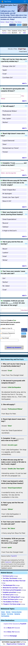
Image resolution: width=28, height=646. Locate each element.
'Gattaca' (5, 227)
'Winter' (5, 260)
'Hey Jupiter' (6, 118)
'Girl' (3, 278)
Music (3, 612)
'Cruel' (4, 74)
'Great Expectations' (9, 219)
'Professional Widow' (9, 111)
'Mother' (5, 122)
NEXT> (24, 83)
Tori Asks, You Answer (10, 578)
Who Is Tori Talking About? (11, 597)
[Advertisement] (14, 40)
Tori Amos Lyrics (7, 576)
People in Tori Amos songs (12, 604)
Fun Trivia (7, 1)
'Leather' (5, 252)
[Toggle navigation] (25, 1)
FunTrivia (10, 636)
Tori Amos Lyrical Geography (12, 590)
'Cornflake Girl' (7, 77)
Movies (8, 612)
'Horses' (5, 152)
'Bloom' (4, 249)
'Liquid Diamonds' (8, 140)
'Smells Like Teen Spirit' (10, 197)
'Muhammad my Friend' (10, 148)
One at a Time (12, 49)
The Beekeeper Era (9, 585)
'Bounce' (5, 223)
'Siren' (4, 144)
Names (3, 614)
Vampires (17, 614)
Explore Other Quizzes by (15, 624)
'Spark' (4, 70)
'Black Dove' (6, 115)
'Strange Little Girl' (8, 66)
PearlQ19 (4, 32)
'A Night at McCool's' (9, 230)
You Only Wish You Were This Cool (14, 580)
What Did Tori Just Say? (10, 587)
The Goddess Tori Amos (11, 601)
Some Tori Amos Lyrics (10, 599)
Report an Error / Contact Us (16, 644)
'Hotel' (4, 256)
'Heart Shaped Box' (9, 190)
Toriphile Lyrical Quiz (9, 592)
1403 (24, 32)
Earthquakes (5, 616)
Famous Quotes (17, 612)
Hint (26, 61)
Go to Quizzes (12, 628)
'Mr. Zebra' (6, 286)
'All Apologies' (7, 193)
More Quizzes (12, 632)
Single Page (22, 49)
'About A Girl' (6, 201)
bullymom (8, 562)
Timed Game (23, 51)
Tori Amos (10, 614)
